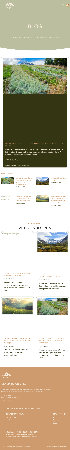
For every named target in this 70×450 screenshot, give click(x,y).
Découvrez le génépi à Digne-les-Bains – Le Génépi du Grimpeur (23, 199)
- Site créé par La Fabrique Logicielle (57, 446)
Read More (11, 159)
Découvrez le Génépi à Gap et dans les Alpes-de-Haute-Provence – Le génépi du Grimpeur (17, 341)
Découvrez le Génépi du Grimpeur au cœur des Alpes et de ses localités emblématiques (51, 341)
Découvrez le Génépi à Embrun (49, 276)
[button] (63, 5)
